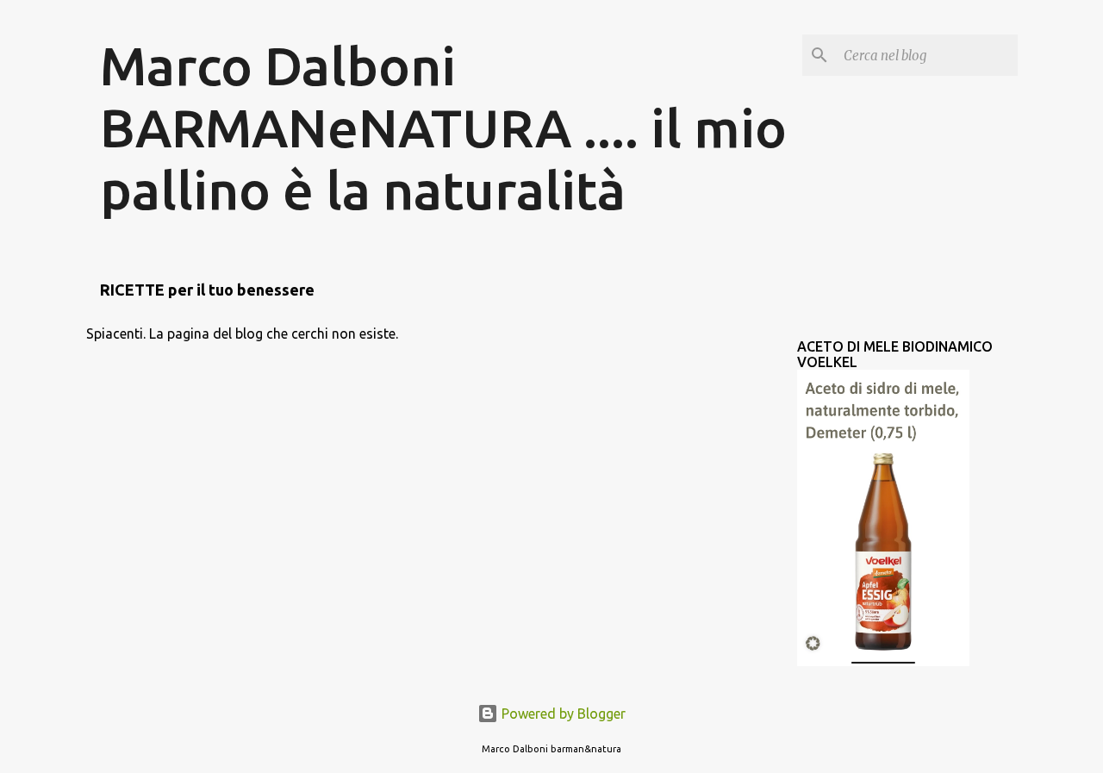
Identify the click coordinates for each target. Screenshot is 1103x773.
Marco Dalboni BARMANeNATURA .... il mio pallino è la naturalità (443, 127)
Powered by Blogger (562, 713)
